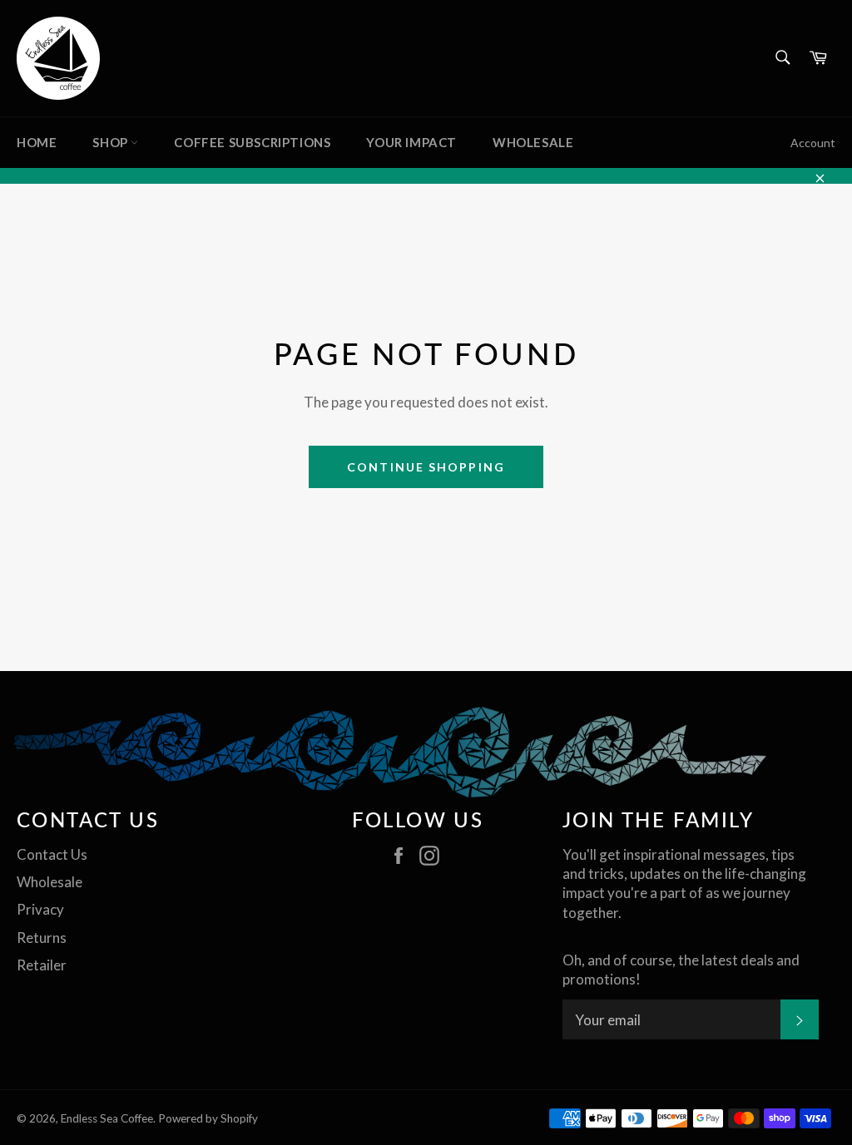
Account (812, 143)
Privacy (40, 909)
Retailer (42, 965)
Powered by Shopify (208, 1118)
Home (37, 142)
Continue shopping (426, 467)
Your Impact (411, 142)
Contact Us (52, 854)
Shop (111, 142)
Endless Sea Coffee (107, 1118)
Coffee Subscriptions (252, 142)
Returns (42, 937)
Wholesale (533, 142)
